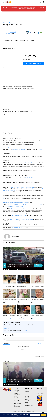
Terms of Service (17, 394)
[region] (23, 350)
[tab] (6, 344)
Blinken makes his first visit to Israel (19, 215)
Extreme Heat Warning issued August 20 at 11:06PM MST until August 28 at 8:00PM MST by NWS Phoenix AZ (26, 9)
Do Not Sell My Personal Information (18, 412)
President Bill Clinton (29, 162)
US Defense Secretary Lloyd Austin (21, 204)
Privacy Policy (16, 395)
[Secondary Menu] (4, 2)
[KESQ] (9, 2)
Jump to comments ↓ (7, 230)
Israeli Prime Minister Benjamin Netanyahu (25, 194)
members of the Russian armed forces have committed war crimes (15, 202)
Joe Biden (13, 172)
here (26, 330)
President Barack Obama (30, 177)
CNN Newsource (6, 31)
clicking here (6, 328)
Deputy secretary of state (17, 180)
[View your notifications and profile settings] (43, 343)
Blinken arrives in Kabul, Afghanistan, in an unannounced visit (22, 187)
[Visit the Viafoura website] (41, 364)
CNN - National (14, 227)
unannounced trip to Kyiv (37, 204)
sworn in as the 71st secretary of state (19, 184)
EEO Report (16, 409)
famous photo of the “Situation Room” (19, 149)
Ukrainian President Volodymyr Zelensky (15, 206)
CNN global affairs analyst (11, 147)
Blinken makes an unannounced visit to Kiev (20, 208)
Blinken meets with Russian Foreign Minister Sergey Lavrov (21, 219)
